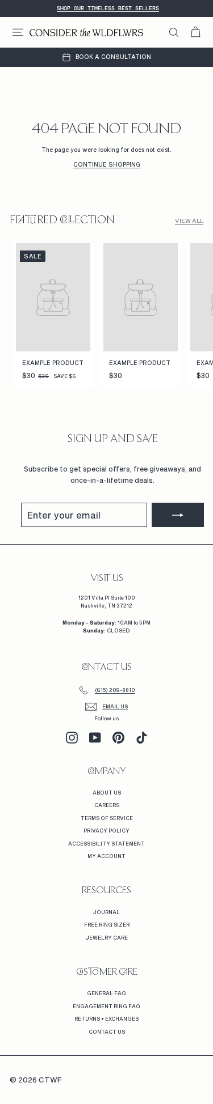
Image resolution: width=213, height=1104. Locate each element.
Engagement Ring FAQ (106, 1006)
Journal (106, 912)
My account (106, 856)
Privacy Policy (106, 830)
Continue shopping (106, 164)
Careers (106, 805)
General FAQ (106, 993)
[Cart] (195, 32)
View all (189, 220)
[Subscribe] (178, 515)
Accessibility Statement (106, 843)
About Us (107, 792)
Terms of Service (107, 818)
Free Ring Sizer (107, 925)
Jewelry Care (107, 938)
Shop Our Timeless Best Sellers (108, 8)
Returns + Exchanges (106, 1019)
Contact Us (107, 1032)
